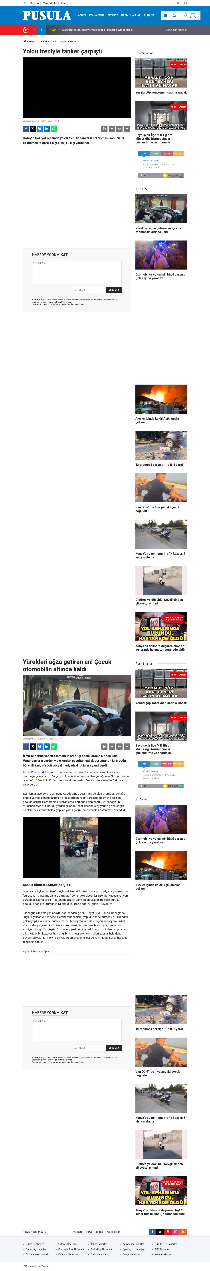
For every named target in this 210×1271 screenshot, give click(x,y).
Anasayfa (32, 41)
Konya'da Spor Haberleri (71, 1249)
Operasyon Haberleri (134, 1249)
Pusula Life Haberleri (166, 1244)
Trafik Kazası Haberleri (38, 1254)
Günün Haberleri (50, 3)
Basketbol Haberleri (101, 1249)
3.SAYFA (45, 41)
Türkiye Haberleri (35, 1244)
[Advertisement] (77, 222)
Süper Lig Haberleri (36, 1249)
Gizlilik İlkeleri (113, 1232)
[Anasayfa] (24, 3)
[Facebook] (26, 129)
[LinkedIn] (47, 129)
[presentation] (34, 30)
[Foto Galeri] (185, 3)
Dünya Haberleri (131, 1254)
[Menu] (165, 15)
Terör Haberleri (98, 1254)
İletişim (99, 1232)
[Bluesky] (40, 129)
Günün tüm (176, 29)
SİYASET (113, 15)
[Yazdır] (104, 129)
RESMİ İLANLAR (131, 15)
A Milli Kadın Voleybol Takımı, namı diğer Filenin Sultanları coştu (96, 29)
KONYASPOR (97, 15)
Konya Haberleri (98, 1244)
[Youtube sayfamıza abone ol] (168, 1232)
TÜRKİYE (149, 15)
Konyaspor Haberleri (133, 1244)
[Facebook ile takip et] (152, 1232)
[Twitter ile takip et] (160, 1232)
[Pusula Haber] (47, 15)
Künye (89, 1232)
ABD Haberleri (162, 1249)
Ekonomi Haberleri (68, 1254)
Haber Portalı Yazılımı (38, 1266)
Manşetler (34, 3)
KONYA (82, 15)
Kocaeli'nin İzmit (33, 772)
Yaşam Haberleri (163, 1254)
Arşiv (63, 3)
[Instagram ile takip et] (175, 1232)
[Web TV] (178, 3)
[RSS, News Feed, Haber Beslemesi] (183, 1232)
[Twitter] (33, 129)
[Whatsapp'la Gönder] (54, 129)
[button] (112, 129)
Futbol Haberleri (67, 1244)
